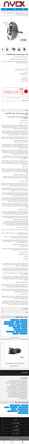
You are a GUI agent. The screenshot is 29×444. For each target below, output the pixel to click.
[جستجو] (5, 9)
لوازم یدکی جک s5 (13, 383)
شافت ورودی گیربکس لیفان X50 (22, 331)
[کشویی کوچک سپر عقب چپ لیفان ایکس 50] (15, 351)
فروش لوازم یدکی (24, 320)
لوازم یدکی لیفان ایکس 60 (22, 386)
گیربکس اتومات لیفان (11, 331)
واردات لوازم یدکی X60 (12, 388)
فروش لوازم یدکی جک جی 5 (11, 390)
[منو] (23, 9)
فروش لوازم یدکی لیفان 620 (11, 386)
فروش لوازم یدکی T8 (22, 394)
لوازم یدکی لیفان (12, 325)
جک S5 (7, 383)
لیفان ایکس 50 (24, 323)
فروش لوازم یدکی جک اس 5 (14, 381)
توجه (21, 88)
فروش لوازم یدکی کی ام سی (13, 394)
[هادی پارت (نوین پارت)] (14, 4)
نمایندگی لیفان (24, 327)
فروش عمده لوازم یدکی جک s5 (21, 384)
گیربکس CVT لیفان (24, 333)
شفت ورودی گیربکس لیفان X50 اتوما (21, 329)
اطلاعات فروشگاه (25, 100)
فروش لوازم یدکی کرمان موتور (22, 325)
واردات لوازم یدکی (16, 327)
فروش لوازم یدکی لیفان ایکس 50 (22, 322)
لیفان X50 (17, 323)
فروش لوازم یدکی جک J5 (22, 390)
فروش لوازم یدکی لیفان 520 (21, 392)
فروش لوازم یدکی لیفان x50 (9, 322)
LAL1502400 (16, 333)
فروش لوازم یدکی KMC (22, 396)
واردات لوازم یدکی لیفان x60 (21, 388)
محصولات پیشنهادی (14, 338)
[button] (14, 110)
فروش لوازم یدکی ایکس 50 (9, 323)
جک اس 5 (13, 384)
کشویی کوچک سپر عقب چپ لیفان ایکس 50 (14, 363)
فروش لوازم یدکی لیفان (15, 320)
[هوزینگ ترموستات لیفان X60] (4, 55)
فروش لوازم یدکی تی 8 (12, 392)
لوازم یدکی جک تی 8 (22, 398)
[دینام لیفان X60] (2, 55)
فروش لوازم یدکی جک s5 (22, 383)
